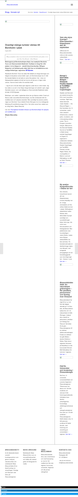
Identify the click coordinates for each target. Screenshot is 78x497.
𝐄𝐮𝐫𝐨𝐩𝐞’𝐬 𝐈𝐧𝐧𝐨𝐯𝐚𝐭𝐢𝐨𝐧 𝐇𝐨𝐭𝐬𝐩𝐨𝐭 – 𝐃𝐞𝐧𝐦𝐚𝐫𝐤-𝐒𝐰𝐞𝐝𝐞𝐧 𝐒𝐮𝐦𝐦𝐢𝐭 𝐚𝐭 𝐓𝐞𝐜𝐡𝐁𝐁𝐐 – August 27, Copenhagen (66, 82)
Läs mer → (68, 59)
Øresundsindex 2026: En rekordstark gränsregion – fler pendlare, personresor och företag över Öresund (66, 289)
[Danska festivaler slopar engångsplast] (1, 248)
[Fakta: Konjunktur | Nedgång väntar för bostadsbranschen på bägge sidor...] (76, 248)
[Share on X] (7, 117)
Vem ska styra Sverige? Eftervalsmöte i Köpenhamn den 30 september (66, 42)
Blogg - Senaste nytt (12, 12)
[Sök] (67, 4)
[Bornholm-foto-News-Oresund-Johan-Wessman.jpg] (27, 31)
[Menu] (72, 4)
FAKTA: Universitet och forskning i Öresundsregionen (68, 369)
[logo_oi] (11, 4)
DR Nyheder (29, 70)
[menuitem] (67, 4)
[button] (3, 487)
